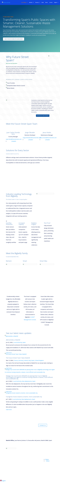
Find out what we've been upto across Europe (13, 39)
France (16, 360)
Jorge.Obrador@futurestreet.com (32, 137)
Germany (20, 360)
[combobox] (30, 480)
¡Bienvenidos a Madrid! (13, 340)
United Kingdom (39, 360)
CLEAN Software (23, 463)
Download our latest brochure (43, 115)
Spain (24, 342)
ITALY (8, 468)
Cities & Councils (35, 450)
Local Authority (18, 342)
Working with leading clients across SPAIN (19, 79)
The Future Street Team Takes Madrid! (18, 358)
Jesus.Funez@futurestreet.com (48, 137)
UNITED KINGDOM (10, 474)
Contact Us (43, 425)
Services (45, 453)
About (46, 2)
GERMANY (10, 464)
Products (37, 2)
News (43, 2)
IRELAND (9, 451)
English (55, 2)
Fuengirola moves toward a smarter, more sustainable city (24, 397)
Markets (30, 2)
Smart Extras (22, 466)
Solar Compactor (23, 450)
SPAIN (9, 460)
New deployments (27, 381)
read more (9, 353)
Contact (50, 2)
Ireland (26, 360)
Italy (29, 360)
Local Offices (23, 2)
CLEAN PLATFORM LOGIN (48, 468)
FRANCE (9, 456)
